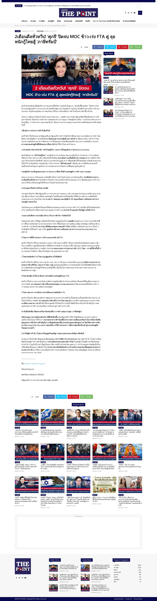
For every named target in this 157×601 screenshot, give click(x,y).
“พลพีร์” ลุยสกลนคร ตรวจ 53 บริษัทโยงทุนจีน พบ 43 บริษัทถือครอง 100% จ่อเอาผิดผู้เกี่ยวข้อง (103, 467)
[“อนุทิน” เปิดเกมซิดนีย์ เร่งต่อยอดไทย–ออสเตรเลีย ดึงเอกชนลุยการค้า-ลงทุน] (52, 452)
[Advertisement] (78, 532)
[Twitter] (131, 12)
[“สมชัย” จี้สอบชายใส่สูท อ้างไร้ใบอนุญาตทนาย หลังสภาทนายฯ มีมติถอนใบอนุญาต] (78, 452)
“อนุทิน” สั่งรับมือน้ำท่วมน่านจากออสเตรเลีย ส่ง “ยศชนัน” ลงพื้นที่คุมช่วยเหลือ (47, 6)
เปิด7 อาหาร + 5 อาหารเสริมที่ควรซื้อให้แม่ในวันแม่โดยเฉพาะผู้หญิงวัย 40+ (104, 499)
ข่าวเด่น (23, 25)
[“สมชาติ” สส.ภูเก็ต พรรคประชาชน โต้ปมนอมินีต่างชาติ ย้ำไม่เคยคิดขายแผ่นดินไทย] (119, 67)
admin (105, 84)
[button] (140, 13)
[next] (140, 5)
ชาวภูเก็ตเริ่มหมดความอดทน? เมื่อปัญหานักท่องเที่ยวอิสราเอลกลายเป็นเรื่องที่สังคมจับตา (125, 90)
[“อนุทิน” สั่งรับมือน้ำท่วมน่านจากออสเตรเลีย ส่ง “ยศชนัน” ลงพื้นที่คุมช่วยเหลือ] (130, 417)
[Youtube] (134, 12)
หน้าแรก (17, 25)
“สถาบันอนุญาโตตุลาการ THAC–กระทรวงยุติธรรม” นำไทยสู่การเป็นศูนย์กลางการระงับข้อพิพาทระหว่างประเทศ (125, 113)
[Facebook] (125, 12)
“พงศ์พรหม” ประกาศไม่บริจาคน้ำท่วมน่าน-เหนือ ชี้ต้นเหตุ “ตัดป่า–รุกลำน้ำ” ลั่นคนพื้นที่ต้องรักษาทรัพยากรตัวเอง (125, 101)
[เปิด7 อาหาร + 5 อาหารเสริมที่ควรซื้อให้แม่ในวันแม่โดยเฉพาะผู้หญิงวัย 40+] (104, 484)
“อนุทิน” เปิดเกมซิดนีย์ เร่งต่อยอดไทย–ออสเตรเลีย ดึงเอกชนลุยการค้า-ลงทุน (52, 467)
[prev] (137, 5)
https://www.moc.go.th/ (35, 363)
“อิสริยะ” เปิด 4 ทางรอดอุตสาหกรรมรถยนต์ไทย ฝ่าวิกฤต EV (129, 467)
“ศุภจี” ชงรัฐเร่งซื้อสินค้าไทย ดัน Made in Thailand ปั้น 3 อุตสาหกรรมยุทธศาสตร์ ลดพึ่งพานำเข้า (26, 500)
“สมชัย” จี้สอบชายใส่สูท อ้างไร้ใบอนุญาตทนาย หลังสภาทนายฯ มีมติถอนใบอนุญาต (78, 467)
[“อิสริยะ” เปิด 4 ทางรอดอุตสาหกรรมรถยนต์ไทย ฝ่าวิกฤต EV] (130, 452)
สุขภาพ (95, 495)
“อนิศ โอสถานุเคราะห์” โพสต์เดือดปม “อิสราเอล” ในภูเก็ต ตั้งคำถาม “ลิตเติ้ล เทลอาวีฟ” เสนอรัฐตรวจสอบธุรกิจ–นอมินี (78, 500)
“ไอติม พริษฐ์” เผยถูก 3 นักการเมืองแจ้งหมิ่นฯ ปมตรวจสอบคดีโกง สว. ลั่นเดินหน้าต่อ (25, 467)
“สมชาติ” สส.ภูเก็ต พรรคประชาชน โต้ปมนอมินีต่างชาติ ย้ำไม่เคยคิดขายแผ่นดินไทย (119, 81)
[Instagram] (128, 12)
